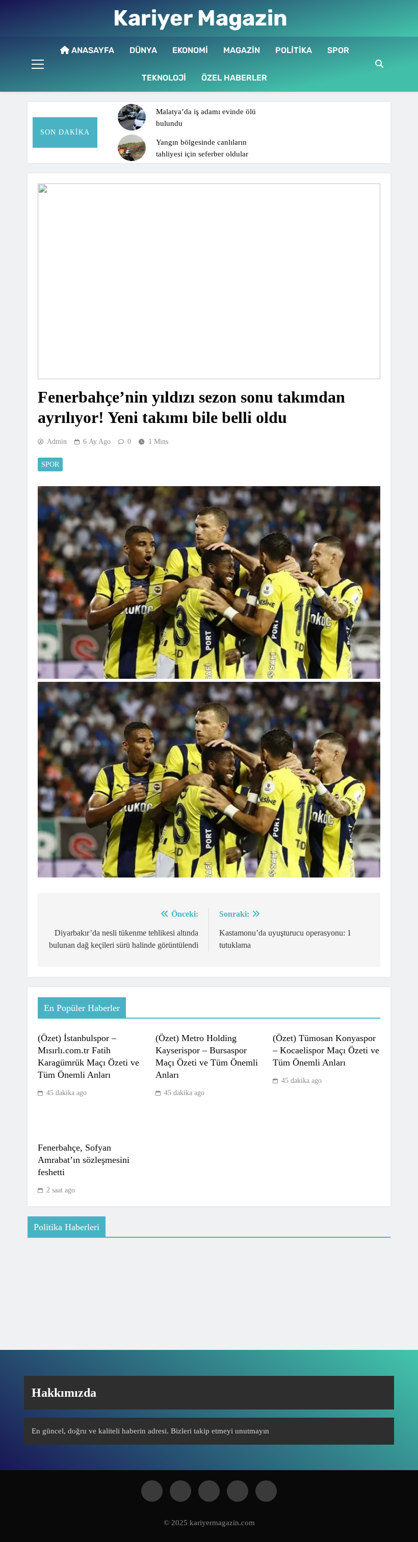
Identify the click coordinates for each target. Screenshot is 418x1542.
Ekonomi (190, 50)
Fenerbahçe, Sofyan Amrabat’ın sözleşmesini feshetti (83, 1159)
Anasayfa (91, 50)
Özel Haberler (234, 78)
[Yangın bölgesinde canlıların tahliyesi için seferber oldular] (132, 148)
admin (57, 441)
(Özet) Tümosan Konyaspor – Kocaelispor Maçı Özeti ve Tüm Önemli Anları (326, 1050)
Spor (338, 50)
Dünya (143, 50)
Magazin (241, 50)
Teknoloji (164, 78)
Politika (293, 50)
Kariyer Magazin (200, 18)
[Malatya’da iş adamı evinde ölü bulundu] (132, 117)
